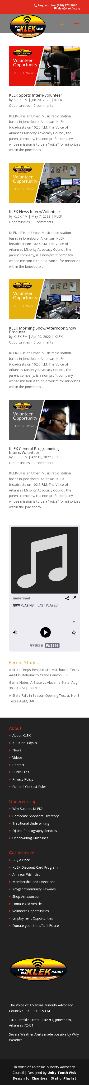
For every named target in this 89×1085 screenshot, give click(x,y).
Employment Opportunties (32, 918)
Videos (17, 757)
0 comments (43, 105)
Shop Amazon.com (27, 896)
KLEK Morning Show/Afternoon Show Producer (42, 330)
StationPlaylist (63, 1078)
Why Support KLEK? (27, 808)
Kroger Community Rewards (34, 889)
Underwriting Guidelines (30, 838)
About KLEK (21, 735)
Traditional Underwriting (30, 823)
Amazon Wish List (26, 874)
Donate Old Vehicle (27, 904)
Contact (18, 765)
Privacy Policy (22, 779)
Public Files (20, 772)
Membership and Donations (33, 882)
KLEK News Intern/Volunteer (34, 211)
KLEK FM (21, 100)
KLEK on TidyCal (24, 743)
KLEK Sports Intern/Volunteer (35, 95)
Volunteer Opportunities (30, 911)
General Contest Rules (29, 786)
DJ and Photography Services (34, 830)
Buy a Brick (21, 860)
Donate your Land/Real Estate (35, 925)
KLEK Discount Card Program (35, 867)
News (16, 750)
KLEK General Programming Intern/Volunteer (34, 450)
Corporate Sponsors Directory (35, 816)
